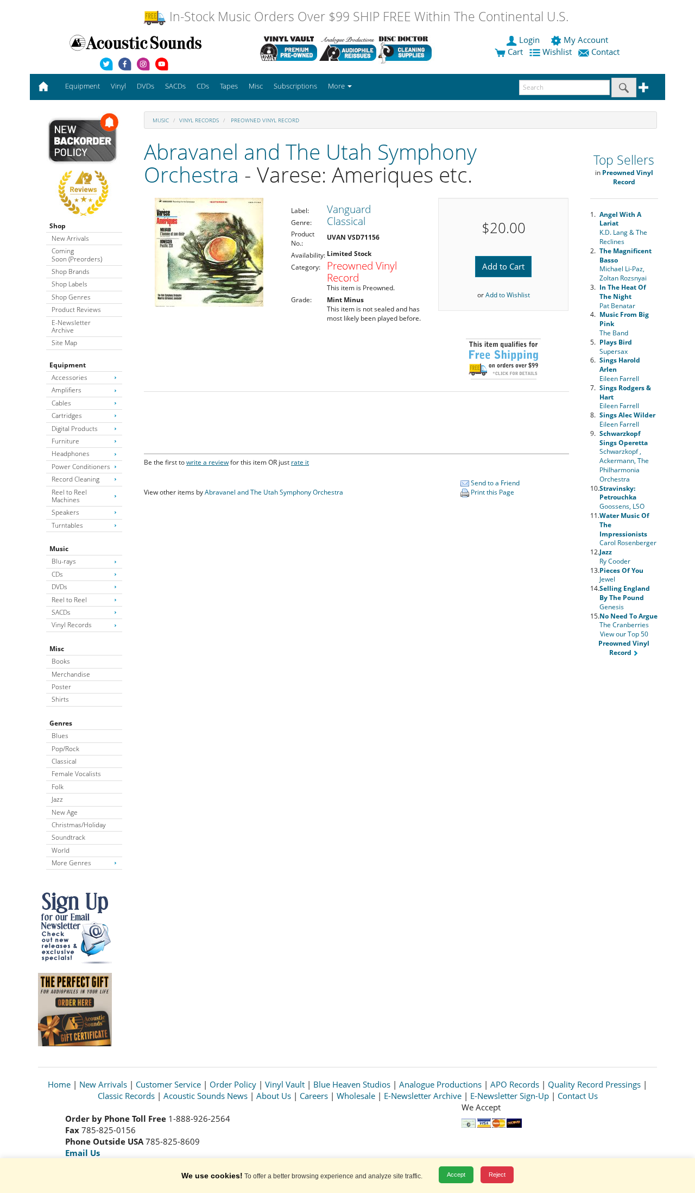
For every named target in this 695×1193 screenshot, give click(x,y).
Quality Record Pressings (594, 1084)
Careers (314, 1095)
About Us (273, 1095)
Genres (60, 723)
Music (58, 548)
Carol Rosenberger (627, 529)
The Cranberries (628, 620)
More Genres (71, 862)
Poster (61, 686)
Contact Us (578, 1095)
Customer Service (168, 1084)
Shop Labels (69, 284)
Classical (64, 761)
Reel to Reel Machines (69, 496)
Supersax (615, 347)
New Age (65, 812)
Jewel (621, 575)
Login (529, 39)
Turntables (67, 525)
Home (59, 1084)
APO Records (514, 1084)
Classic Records (126, 1095)
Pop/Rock (65, 748)
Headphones (71, 453)
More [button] (337, 86)
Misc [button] (256, 86)
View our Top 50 (623, 643)
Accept (456, 1174)
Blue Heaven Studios (351, 1084)
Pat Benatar (622, 296)
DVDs (59, 586)
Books (61, 661)
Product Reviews (76, 309)
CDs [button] (203, 86)
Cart (514, 51)
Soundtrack (68, 837)
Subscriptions (295, 86)
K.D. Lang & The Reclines (623, 228)
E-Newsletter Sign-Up (509, 1095)
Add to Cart (503, 266)
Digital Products (75, 428)
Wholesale (356, 1095)
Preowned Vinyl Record (264, 120)
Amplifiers (66, 390)
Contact (605, 51)
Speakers (65, 512)
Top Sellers (623, 160)
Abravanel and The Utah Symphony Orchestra (310, 163)
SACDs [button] (175, 86)
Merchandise (71, 674)
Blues (60, 735)
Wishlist (557, 51)
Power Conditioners (81, 466)
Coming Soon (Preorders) (77, 254)
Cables (61, 403)
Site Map (64, 342)
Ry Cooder (614, 556)
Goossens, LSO (622, 497)
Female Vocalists (76, 773)
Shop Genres (71, 297)
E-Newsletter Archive (71, 326)
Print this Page (491, 492)
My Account (585, 39)
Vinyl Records (72, 624)
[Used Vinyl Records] (288, 48)
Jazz (57, 799)
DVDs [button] (145, 86)
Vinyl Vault (285, 1084)
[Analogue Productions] (347, 48)
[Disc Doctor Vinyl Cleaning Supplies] (406, 48)
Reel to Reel (69, 599)
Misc (56, 648)
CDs (57, 574)
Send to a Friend (494, 483)
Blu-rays (64, 561)
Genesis (624, 597)
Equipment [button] (82, 86)
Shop (57, 225)
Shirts (60, 699)
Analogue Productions (440, 1084)
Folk (58, 786)
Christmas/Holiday (79, 824)
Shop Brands (71, 271)
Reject (497, 1174)
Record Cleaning (75, 479)
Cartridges (67, 415)
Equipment (67, 365)
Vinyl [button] (118, 86)
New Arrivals (70, 238)
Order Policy (233, 1084)
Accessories (69, 377)
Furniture (65, 441)
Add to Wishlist (507, 294)
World (61, 850)
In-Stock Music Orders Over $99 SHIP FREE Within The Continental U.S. (367, 16)
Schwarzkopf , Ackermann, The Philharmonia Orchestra (624, 456)
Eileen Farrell (627, 419)
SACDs (61, 612)
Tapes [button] (229, 86)
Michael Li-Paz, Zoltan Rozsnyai (625, 264)
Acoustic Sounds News (205, 1095)
